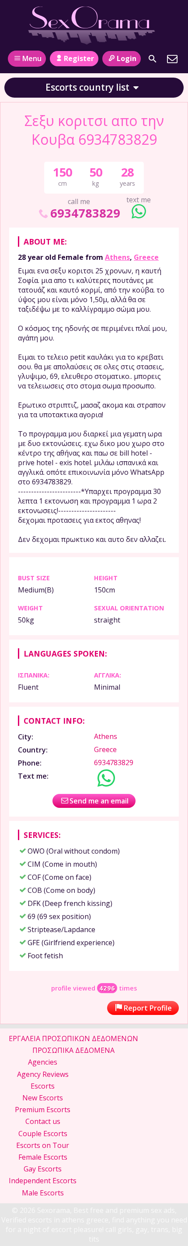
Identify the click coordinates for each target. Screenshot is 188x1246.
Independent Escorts (43, 1180)
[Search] (152, 59)
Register (79, 58)
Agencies (42, 1062)
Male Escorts (43, 1193)
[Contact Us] (172, 59)
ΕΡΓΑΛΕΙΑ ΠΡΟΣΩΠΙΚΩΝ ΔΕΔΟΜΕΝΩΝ (73, 1038)
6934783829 (85, 213)
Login (126, 58)
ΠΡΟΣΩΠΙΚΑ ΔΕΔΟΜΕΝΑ (73, 1050)
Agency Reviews (43, 1074)
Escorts (43, 1086)
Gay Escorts (43, 1169)
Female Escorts (42, 1157)
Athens (117, 257)
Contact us (42, 1121)
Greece (146, 257)
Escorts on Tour (42, 1145)
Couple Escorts (42, 1133)
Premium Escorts (42, 1109)
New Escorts (42, 1098)
